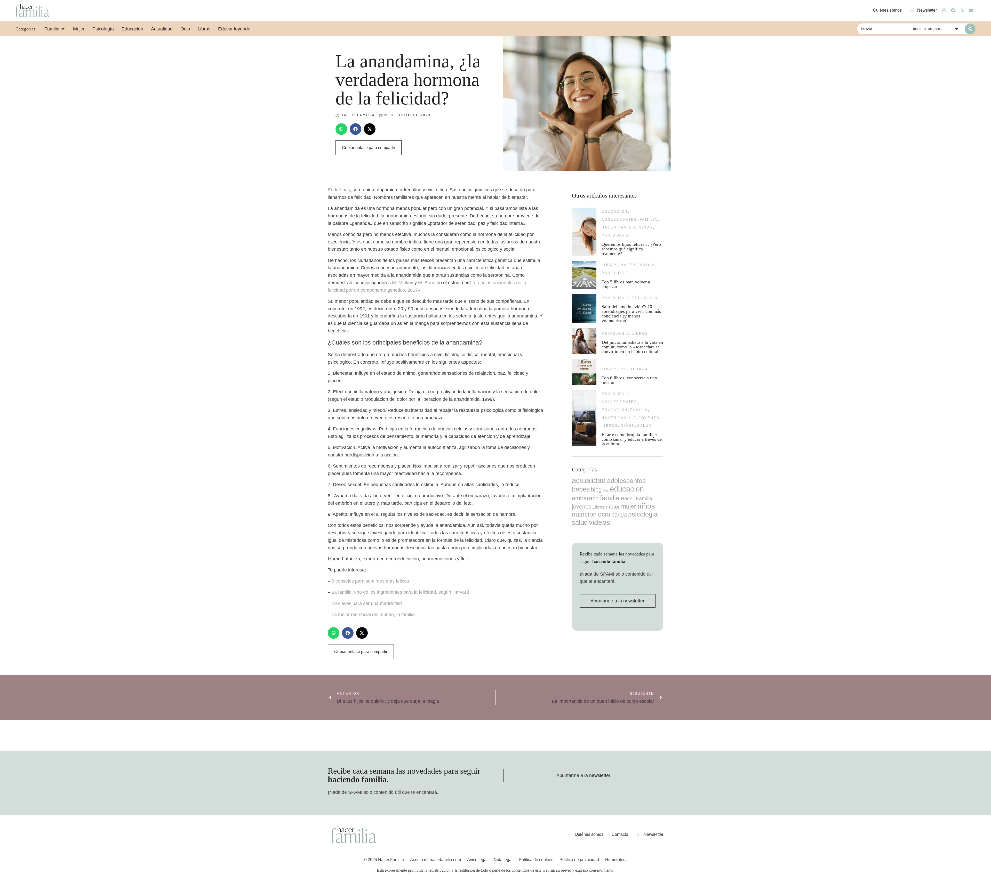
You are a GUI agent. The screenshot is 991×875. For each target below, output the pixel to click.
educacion (614, 212)
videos (599, 522)
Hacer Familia (619, 227)
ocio (604, 514)
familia (649, 220)
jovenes (649, 418)
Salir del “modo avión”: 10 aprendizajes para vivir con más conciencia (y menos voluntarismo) (631, 313)
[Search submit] (970, 28)
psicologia (615, 235)
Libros (610, 265)
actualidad (589, 480)
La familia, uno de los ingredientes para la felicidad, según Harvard (400, 592)
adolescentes (619, 220)
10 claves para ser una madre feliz (367, 603)
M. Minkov (402, 282)
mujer (628, 506)
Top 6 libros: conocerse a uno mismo (629, 380)
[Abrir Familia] (63, 29)
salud (644, 426)
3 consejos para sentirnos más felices (370, 581)
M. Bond (426, 282)
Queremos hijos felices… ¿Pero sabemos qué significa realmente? (631, 249)
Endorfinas (339, 189)
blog (596, 489)
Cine (606, 490)
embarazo (585, 498)
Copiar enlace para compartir (368, 147)
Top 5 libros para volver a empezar (626, 284)
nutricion (584, 514)
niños (646, 227)
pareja (619, 514)
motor (613, 507)
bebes (581, 489)
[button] (341, 129)
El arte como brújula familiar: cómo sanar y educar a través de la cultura (632, 439)
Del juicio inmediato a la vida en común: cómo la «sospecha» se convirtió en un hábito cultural (632, 347)
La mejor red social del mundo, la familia (373, 614)
